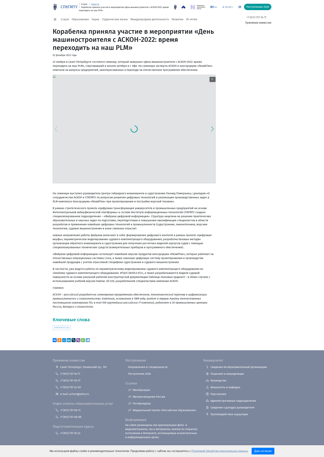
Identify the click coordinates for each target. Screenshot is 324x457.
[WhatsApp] (83, 340)
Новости (95, 4)
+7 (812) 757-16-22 (70, 433)
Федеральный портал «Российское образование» (164, 410)
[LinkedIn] (69, 340)
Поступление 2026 (139, 373)
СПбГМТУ (69, 7)
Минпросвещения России (149, 396)
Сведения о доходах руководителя (232, 407)
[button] (56, 19)
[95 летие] (175, 7)
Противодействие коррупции (229, 414)
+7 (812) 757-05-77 (70, 380)
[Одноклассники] (59, 340)
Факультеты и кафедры (225, 387)
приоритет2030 (61, 327)
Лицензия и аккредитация (227, 373)
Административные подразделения (233, 400)
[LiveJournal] (74, 340)
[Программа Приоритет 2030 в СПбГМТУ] (183, 7)
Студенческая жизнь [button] (115, 19)
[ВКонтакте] (55, 340)
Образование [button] (80, 19)
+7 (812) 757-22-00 (70, 387)
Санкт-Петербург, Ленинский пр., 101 (83, 367)
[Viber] (78, 340)
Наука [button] (95, 19)
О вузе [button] (65, 19)
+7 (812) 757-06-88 (70, 417)
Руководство (218, 380)
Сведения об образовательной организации (238, 367)
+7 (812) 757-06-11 (70, 410)
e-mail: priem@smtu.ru (74, 394)
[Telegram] (88, 340)
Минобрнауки (141, 390)
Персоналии (218, 394)
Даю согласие (263, 451)
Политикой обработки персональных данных (220, 451)
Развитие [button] (177, 19)
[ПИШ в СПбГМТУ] (198, 7)
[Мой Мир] (64, 340)
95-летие (191, 19)
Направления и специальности (148, 367)
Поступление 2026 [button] (257, 6)
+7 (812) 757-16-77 (256, 17)
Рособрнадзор (142, 403)
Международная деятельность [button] (149, 19)
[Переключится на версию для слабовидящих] (240, 7)
